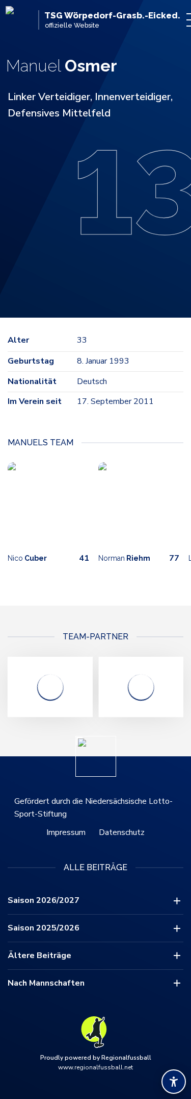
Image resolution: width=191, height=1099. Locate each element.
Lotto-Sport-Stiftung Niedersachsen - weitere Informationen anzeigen (50, 687)
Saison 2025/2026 (43, 928)
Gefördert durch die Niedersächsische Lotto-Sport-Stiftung (93, 808)
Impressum (66, 832)
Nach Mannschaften (46, 983)
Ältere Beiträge (39, 955)
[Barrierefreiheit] (173, 1081)
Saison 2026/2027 (43, 900)
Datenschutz (122, 832)
